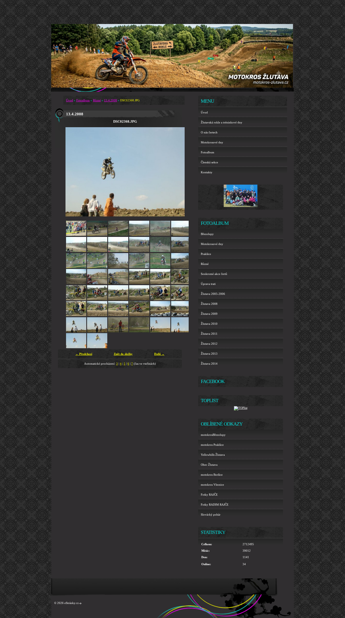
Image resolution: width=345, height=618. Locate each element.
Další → (159, 353)
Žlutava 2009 (209, 313)
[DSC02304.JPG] (160, 251)
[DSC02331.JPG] (118, 315)
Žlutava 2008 (209, 303)
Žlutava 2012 (209, 343)
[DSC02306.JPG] (76, 267)
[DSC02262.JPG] (97, 234)
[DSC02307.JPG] (97, 267)
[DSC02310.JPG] (160, 267)
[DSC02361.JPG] (76, 331)
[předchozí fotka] (74, 172)
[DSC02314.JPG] (97, 283)
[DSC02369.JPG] (76, 347)
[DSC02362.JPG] (97, 331)
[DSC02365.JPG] (139, 331)
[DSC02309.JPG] (139, 267)
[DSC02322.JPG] (139, 299)
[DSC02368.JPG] (181, 331)
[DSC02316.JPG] (139, 283)
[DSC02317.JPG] (160, 283)
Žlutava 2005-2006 (213, 293)
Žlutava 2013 (209, 353)
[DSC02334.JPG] (181, 315)
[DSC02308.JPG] (118, 267)
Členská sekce (209, 162)
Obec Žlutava (209, 464)
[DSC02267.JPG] (181, 234)
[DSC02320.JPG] (97, 299)
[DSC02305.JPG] (181, 251)
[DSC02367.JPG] (160, 331)
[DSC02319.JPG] (76, 299)
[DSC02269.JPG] (97, 251)
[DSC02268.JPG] (76, 251)
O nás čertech (209, 132)
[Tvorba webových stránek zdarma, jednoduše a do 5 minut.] (80, 603)
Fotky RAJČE (209, 494)
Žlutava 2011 (209, 333)
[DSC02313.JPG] (76, 283)
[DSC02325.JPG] (76, 315)
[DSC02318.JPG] (181, 283)
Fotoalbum (83, 100)
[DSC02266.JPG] (160, 234)
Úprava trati (208, 283)
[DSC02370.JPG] (97, 347)
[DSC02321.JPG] (118, 299)
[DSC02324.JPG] (181, 299)
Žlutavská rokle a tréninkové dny (221, 122)
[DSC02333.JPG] (160, 315)
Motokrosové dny (212, 142)
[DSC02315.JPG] (118, 283)
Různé (97, 100)
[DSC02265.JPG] (139, 234)
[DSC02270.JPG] (118, 251)
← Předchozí (83, 353)
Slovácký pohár (210, 514)
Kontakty (206, 172)
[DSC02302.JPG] (139, 251)
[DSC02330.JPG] (97, 315)
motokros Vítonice (212, 484)
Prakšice (206, 254)
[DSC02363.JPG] (118, 331)
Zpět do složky (123, 353)
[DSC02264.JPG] (118, 234)
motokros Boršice (212, 474)
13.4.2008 (110, 100)
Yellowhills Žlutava (213, 454)
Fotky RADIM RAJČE (215, 504)
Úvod (69, 100)
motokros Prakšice (212, 444)
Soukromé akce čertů (214, 273)
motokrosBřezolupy (213, 434)
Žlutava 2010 (209, 323)
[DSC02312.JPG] (181, 267)
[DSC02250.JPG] (76, 234)
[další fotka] (176, 172)
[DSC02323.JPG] (160, 299)
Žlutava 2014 (209, 363)
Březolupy (207, 234)
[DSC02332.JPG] (139, 315)
